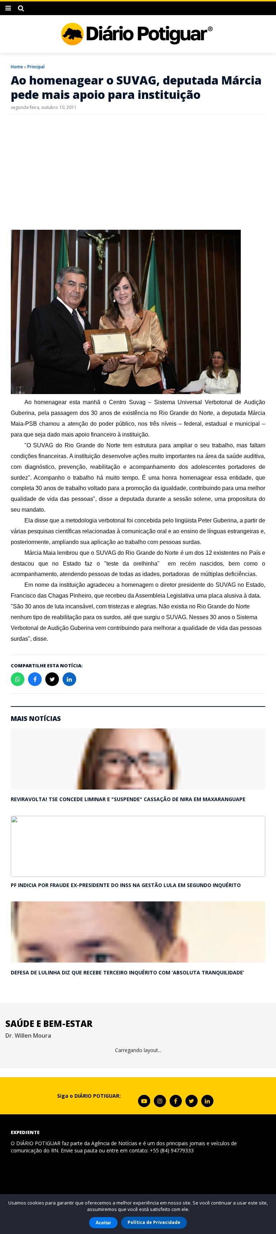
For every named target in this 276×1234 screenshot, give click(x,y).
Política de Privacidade (154, 1222)
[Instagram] (160, 1101)
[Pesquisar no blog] (21, 8)
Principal (36, 67)
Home (17, 67)
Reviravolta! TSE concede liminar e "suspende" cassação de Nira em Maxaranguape (128, 799)
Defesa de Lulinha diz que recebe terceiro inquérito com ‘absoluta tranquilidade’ (127, 972)
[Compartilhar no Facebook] (35, 679)
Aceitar (103, 1222)
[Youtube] (144, 1101)
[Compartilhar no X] (52, 679)
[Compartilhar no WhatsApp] (17, 679)
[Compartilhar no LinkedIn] (69, 679)
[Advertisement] (138, 172)
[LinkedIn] (207, 1101)
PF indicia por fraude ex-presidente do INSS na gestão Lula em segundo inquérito (126, 885)
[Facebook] (176, 1101)
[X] (191, 1101)
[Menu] (8, 8)
